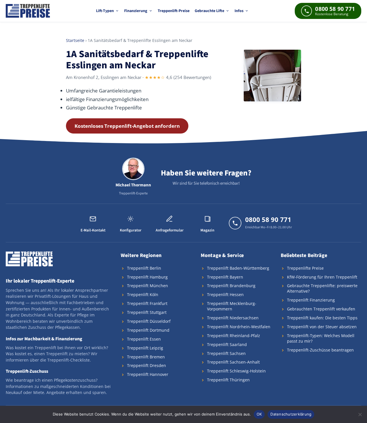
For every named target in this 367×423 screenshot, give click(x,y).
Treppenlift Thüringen (228, 380)
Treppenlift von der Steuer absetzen (322, 326)
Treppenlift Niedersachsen (233, 317)
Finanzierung (135, 11)
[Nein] (360, 414)
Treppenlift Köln (142, 294)
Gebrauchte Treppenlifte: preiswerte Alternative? (322, 288)
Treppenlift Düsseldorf (149, 321)
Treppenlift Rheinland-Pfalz (233, 335)
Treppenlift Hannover (147, 374)
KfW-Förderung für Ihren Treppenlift (322, 277)
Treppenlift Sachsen (226, 353)
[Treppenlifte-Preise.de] (28, 11)
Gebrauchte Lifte (209, 11)
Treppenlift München (147, 285)
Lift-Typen (105, 11)
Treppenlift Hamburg (147, 277)
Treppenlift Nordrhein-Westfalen (238, 326)
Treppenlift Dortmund (148, 330)
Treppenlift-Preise (174, 11)
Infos (239, 11)
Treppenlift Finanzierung (311, 300)
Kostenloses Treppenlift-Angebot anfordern (127, 126)
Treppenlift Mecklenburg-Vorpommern (231, 306)
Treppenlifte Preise (305, 268)
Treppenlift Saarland (227, 344)
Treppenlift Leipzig (145, 348)
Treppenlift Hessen (225, 294)
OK (259, 414)
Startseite (75, 40)
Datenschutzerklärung (290, 414)
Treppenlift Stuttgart (147, 312)
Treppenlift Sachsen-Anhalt (233, 362)
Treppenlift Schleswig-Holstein (236, 371)
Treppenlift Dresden (146, 365)
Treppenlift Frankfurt (147, 303)
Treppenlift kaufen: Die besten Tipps (322, 317)
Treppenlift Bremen (146, 357)
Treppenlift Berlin (144, 268)
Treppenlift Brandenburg (231, 285)
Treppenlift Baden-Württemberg (238, 268)
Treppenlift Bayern (225, 277)
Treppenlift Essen (144, 339)
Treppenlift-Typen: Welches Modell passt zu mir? (320, 338)
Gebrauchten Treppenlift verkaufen (321, 309)
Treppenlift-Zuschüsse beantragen (320, 350)
